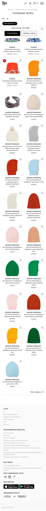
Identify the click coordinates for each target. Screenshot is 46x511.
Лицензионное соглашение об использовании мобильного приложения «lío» (22, 453)
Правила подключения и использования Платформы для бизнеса (22, 469)
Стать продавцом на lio (11, 466)
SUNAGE (12, 47)
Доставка (6, 435)
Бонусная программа (10, 414)
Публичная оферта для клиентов (14, 443)
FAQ (4, 422)
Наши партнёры (8, 419)
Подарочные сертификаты (12, 417)
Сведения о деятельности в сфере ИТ (15, 457)
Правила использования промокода (15, 440)
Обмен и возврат (9, 438)
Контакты (6, 424)
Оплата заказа (8, 433)
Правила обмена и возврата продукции (16, 445)
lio (4, 412)
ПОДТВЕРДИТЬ (12, 33)
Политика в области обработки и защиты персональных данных (22, 449)
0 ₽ (37, 3)
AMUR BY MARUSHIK (34, 79)
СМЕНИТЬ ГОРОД (29, 33)
